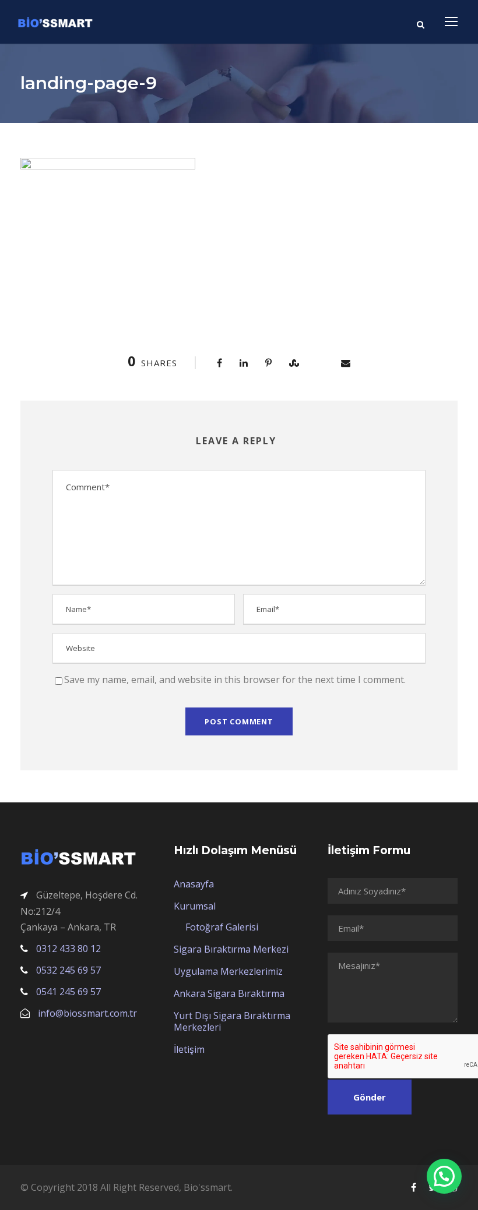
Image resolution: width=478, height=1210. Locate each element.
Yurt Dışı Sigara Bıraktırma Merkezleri (232, 1021)
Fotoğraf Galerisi (221, 927)
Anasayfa (194, 884)
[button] (444, 1176)
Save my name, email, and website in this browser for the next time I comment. (235, 679)
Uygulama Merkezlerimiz (228, 971)
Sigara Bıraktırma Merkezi (231, 949)
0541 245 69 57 (68, 991)
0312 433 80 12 (68, 948)
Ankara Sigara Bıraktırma (229, 993)
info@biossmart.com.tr (87, 1013)
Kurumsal (195, 906)
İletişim (189, 1049)
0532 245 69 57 (68, 970)
